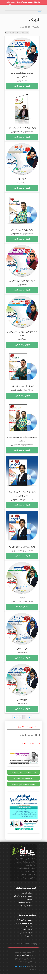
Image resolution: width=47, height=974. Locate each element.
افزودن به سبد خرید (22, 86)
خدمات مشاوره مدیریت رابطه (23, 778)
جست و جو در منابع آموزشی (23, 896)
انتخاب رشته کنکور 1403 (24, 920)
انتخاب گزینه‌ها (22, 606)
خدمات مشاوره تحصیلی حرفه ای (23, 772)
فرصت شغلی (28, 926)
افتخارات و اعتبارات (26, 929)
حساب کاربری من (26, 893)
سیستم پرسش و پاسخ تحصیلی (23, 784)
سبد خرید (29, 899)
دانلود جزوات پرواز (26, 905)
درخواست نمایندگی (26, 932)
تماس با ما (28, 936)
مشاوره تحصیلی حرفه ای (24, 923)
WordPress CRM (20, 966)
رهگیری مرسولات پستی (24, 902)
